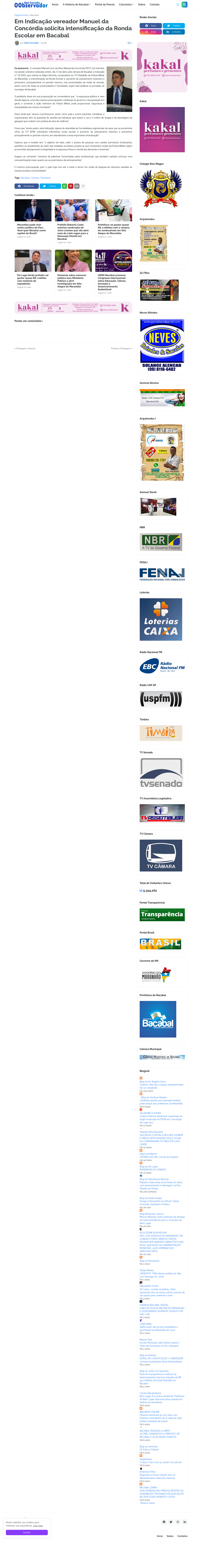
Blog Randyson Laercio (151, 1214)
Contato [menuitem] (155, 4)
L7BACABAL (146, 1324)
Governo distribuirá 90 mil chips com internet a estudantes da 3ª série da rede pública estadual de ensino (161, 1418)
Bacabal (34, 15)
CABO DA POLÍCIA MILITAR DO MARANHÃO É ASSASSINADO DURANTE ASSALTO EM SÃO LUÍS (162, 1311)
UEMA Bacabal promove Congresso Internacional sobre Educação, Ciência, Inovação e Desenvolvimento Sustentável (112, 282)
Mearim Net (146, 1339)
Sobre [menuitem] (141, 4)
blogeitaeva (146, 1459)
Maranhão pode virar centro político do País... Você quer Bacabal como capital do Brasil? (31, 229)
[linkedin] (184, 1522)
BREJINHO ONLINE (150, 1412)
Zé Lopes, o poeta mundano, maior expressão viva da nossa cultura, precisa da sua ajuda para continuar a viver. (162, 1292)
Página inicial (21, 15)
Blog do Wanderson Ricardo (154, 1179)
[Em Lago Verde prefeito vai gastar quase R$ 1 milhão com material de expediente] (33, 261)
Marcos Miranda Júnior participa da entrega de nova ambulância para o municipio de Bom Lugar (162, 1220)
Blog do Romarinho (149, 1261)
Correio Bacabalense (150, 1393)
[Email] (77, 186)
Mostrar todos (147, 1503)
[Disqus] (73, 389)
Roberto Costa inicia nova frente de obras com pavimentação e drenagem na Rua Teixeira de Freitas (161, 1185)
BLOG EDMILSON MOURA (153, 1232)
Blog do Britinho (148, 1355)
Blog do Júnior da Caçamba (154, 1371)
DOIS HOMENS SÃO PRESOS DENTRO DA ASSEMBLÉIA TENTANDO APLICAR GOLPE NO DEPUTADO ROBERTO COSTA (162, 1493)
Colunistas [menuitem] (125, 4)
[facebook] (164, 1522)
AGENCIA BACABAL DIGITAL (154, 1305)
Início (160, 1536)
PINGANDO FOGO (149, 1286)
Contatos (182, 1536)
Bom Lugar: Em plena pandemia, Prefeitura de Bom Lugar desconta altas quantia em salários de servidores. (162, 1399)
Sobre (170, 1536)
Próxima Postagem (121, 348)
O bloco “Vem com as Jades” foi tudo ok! (161, 1462)
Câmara (35, 178)
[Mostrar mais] (83, 186)
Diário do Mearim (148, 1154)
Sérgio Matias (147, 1270)
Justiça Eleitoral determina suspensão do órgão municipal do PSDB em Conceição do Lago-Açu (161, 1119)
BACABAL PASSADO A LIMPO (155, 1431)
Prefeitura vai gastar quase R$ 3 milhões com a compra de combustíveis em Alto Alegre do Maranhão (114, 229)
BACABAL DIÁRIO (148, 1487)
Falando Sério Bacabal (151, 1132)
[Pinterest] (70, 186)
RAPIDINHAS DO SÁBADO (153, 1169)
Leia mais (38, 1525)
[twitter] (171, 1522)
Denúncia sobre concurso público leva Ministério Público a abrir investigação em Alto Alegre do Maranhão (71, 281)
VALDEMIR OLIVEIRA (150, 1113)
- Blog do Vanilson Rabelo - (154, 1097)
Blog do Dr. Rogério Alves (153, 1081)
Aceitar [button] (26, 1532)
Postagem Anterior (25, 348)
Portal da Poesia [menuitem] (105, 4)
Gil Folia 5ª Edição (149, 1449)
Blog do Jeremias (149, 1446)
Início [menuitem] (55, 4)
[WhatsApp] (64, 186)
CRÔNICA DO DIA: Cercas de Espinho (159, 1157)
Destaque (45, 178)
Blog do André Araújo (151, 1198)
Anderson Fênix (147, 1472)
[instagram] (178, 1522)
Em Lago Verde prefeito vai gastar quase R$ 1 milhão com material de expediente (32, 279)
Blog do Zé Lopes (149, 1166)
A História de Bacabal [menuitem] (76, 4)
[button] (177, 5)
